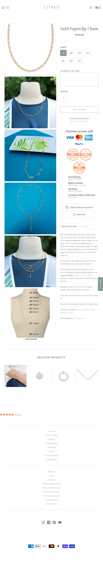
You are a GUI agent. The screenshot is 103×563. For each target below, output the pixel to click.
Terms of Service (51, 455)
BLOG (51, 451)
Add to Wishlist (80, 121)
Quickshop (10, 393)
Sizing (84, 226)
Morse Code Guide (51, 491)
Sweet (78, 275)
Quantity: (64, 91)
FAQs (51, 475)
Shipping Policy (51, 499)
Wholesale (51, 447)
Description (69, 226)
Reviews (51, 439)
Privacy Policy (51, 459)
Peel (91, 275)
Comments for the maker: (70, 71)
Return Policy (51, 503)
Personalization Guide (51, 483)
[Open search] (7, 7)
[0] (95, 7)
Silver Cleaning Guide (51, 495)
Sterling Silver (79, 318)
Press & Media (51, 435)
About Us (51, 471)
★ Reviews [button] (100, 284)
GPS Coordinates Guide (51, 487)
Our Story (51, 431)
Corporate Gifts (51, 443)
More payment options (79, 118)
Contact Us (51, 479)
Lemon (84, 275)
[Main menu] (3, 7)
